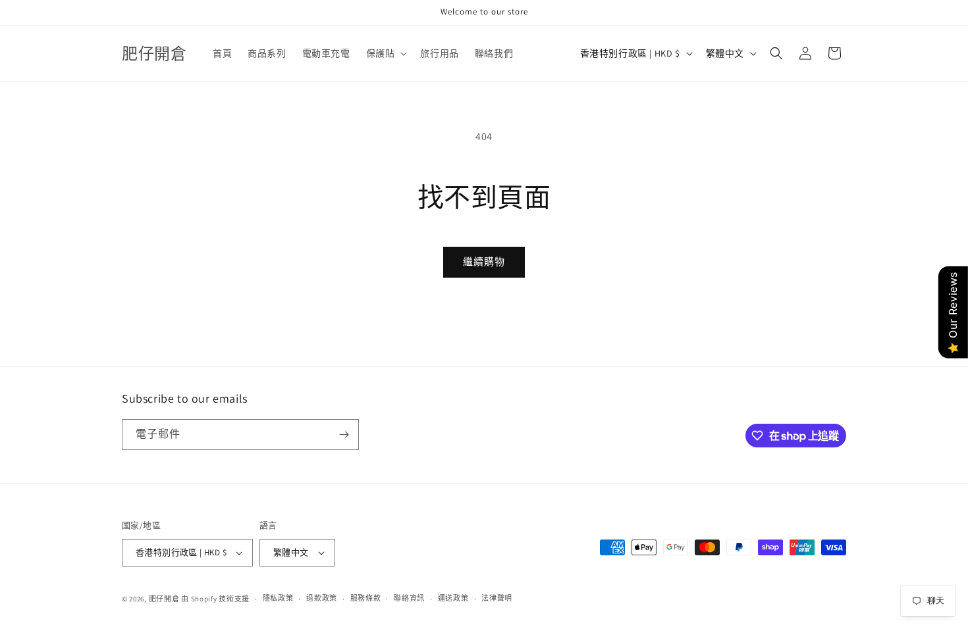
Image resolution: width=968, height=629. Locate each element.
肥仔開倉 (164, 598)
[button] (385, 53)
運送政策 (453, 598)
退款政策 (321, 598)
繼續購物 (484, 261)
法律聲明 (496, 598)
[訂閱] (343, 434)
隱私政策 (278, 598)
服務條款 (365, 598)
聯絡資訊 (409, 598)
